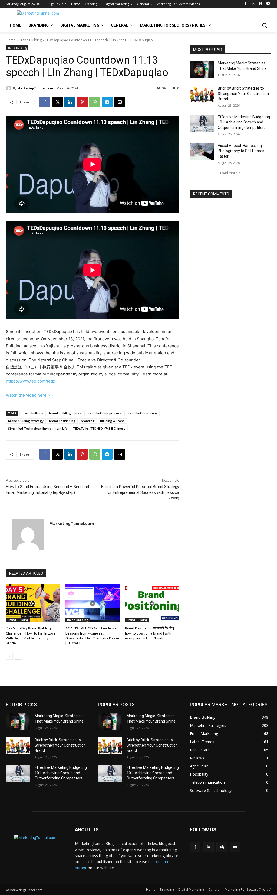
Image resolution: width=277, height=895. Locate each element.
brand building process (104, 413)
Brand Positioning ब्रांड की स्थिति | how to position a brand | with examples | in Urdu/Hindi (149, 633)
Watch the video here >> (29, 395)
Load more (228, 173)
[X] (57, 102)
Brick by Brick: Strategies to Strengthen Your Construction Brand (243, 93)
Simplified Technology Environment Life (38, 428)
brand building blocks (65, 413)
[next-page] (18, 656)
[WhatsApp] (94, 102)
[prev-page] (9, 656)
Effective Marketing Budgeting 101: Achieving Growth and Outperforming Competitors (244, 122)
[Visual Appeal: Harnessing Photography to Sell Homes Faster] (202, 151)
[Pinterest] (82, 102)
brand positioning (62, 421)
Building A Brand (112, 421)
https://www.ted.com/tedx (30, 381)
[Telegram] (107, 102)
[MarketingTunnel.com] (9, 88)
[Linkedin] (253, 4)
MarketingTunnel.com (35, 88)
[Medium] (260, 4)
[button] (264, 25)
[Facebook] (245, 4)
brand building (33, 413)
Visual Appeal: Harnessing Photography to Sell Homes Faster (241, 150)
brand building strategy (26, 421)
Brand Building (30, 40)
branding (88, 421)
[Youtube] (268, 4)
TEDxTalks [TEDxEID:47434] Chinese (99, 428)
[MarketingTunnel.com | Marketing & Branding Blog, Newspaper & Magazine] (38, 13)
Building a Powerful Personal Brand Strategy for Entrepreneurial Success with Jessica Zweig (140, 492)
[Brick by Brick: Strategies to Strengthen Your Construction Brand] (202, 94)
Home (10, 40)
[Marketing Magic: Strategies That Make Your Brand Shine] (202, 69)
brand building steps (142, 413)
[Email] (119, 102)
